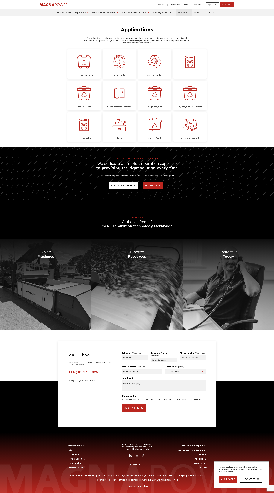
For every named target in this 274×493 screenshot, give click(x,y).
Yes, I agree (228, 479)
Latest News (175, 5)
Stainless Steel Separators (134, 12)
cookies (229, 467)
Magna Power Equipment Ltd (53, 4)
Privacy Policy (74, 463)
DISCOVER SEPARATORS (123, 185)
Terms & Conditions (76, 459)
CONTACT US (137, 465)
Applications (183, 12)
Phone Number (192, 353)
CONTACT (227, 4)
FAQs (186, 5)
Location (174, 367)
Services (197, 12)
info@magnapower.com (81, 380)
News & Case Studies (77, 445)
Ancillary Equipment (162, 12)
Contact (203, 468)
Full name (132, 353)
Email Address (134, 367)
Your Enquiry (128, 378)
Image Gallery (200, 463)
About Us (161, 5)
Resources (197, 5)
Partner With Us (74, 454)
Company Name (159, 354)
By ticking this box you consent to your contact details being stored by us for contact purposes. (163, 399)
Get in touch (153, 185)
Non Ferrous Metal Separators (71, 12)
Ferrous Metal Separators (104, 12)
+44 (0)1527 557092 (83, 372)
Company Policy (75, 468)
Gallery (211, 12)
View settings (250, 479)
